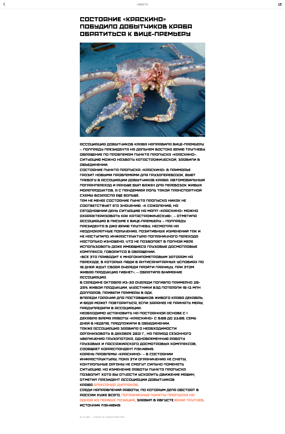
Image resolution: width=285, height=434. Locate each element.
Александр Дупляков (116, 385)
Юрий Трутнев (188, 400)
